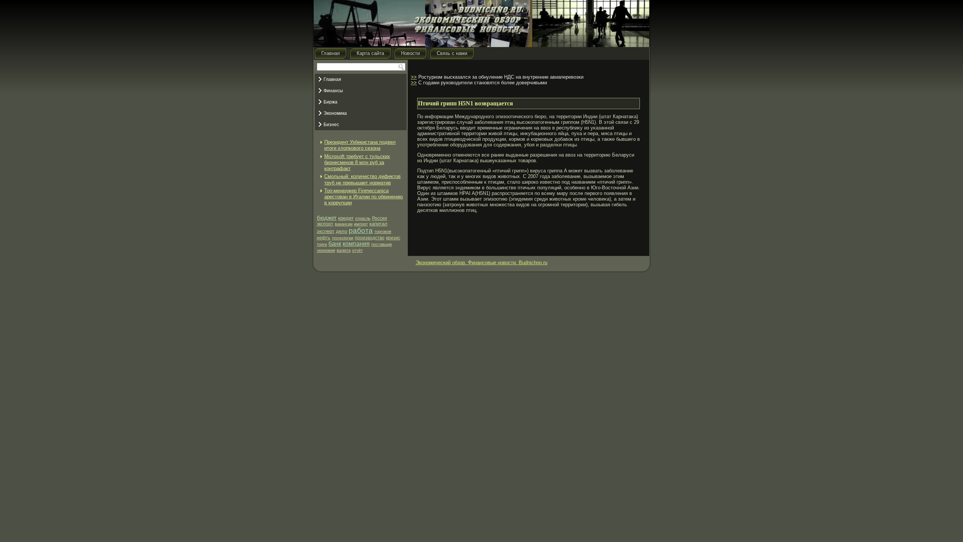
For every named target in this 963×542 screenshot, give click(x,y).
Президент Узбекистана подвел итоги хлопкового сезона (360, 145)
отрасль (363, 218)
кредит (346, 218)
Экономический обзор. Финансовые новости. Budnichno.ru (481, 262)
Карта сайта (370, 53)
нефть (323, 238)
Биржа (330, 102)
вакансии (343, 224)
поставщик (381, 244)
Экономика (335, 113)
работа (361, 230)
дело (341, 231)
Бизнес (331, 124)
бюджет (327, 218)
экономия (326, 250)
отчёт (357, 250)
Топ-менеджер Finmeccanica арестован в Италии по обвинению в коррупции (363, 197)
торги (322, 244)
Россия (379, 218)
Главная (330, 53)
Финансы (333, 90)
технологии (342, 238)
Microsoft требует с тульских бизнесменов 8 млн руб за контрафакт (357, 163)
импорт (361, 224)
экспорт (325, 224)
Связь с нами (452, 53)
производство (369, 238)
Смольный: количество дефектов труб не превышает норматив (362, 179)
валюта (344, 250)
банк (334, 244)
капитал (378, 224)
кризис (393, 238)
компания (356, 244)
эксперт (325, 231)
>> (414, 77)
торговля (382, 231)
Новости (410, 53)
